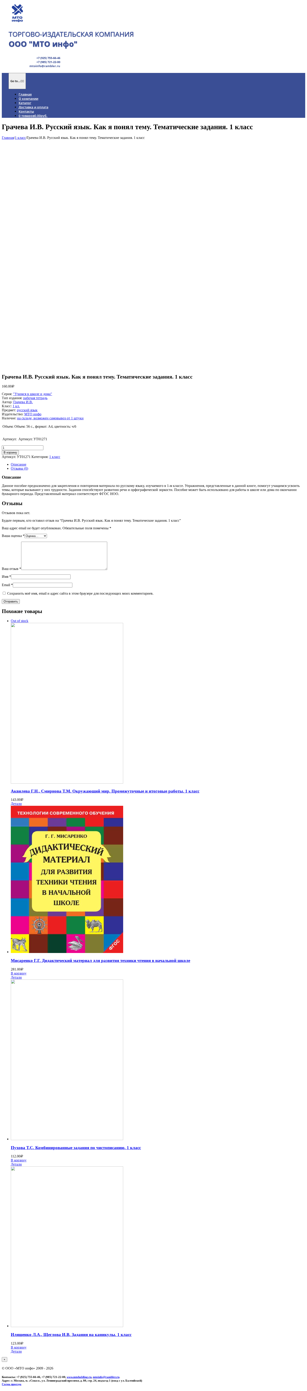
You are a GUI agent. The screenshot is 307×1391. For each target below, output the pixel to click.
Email (7, 585)
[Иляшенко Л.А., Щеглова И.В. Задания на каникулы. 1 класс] (158, 1247)
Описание (18, 464)
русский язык (27, 410)
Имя (6, 576)
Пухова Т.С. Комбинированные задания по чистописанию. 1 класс (76, 1147)
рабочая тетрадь (35, 398)
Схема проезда (11, 1384)
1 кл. (16, 406)
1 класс (54, 457)
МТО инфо (32, 414)
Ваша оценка (13, 536)
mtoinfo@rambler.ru (106, 1377)
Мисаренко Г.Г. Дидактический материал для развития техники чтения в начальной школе (100, 960)
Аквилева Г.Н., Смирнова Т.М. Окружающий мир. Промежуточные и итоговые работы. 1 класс (105, 791)
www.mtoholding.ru (79, 1377)
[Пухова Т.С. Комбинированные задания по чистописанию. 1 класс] (158, 1060)
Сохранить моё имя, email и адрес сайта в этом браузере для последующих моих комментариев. (80, 593)
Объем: (7, 426)
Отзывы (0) (19, 468)
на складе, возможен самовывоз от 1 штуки (50, 418)
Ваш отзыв (11, 569)
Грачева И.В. (23, 402)
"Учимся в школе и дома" (32, 394)
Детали (16, 804)
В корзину (10, 452)
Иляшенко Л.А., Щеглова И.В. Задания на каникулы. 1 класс (71, 1334)
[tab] (158, 464)
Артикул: (10, 439)
